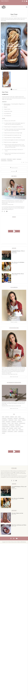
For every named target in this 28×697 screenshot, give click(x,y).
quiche (16, 428)
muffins (17, 426)
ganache (16, 423)
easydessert (14, 421)
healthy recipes (22, 423)
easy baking (19, 159)
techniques (4, 431)
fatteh (9, 423)
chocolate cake (21, 418)
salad (19, 428)
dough (3, 421)
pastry (22, 426)
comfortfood (9, 159)
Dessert (14, 159)
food (12, 423)
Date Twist (5, 92)
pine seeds (11, 428)
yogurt (15, 431)
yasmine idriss (3, 160)
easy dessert (19, 421)
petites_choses (14, 438)
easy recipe (4, 423)
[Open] (14, 231)
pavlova (3, 428)
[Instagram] (25, 242)
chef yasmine (3, 159)
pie (7, 428)
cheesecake (4, 418)
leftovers (12, 426)
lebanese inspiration (5, 426)
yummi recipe (10, 160)
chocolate (15, 418)
